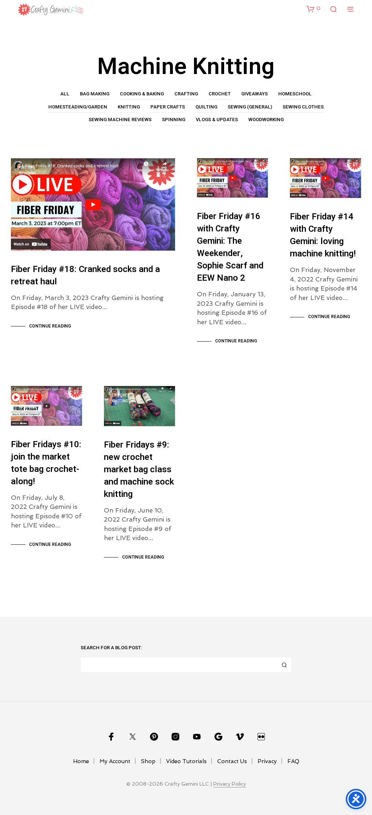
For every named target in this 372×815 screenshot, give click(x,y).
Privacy (267, 761)
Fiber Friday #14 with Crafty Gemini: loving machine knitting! (323, 235)
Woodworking (266, 119)
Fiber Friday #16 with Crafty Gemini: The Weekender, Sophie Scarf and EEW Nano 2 (230, 247)
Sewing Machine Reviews (120, 119)
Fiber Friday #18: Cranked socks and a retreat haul (85, 275)
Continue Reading (50, 326)
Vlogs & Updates (217, 119)
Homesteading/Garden (77, 106)
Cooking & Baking (142, 93)
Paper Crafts (167, 106)
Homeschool (295, 93)
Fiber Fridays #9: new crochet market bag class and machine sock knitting (139, 470)
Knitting (129, 106)
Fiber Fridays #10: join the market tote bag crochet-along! (46, 463)
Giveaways (254, 93)
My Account (115, 761)
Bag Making (94, 93)
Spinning (173, 119)
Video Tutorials (186, 761)
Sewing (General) (250, 106)
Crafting (186, 93)
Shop (148, 761)
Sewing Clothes (303, 106)
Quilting (206, 106)
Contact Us (232, 761)
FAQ (293, 761)
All (64, 93)
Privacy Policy (229, 784)
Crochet (220, 93)
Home (81, 761)
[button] (313, 8)
